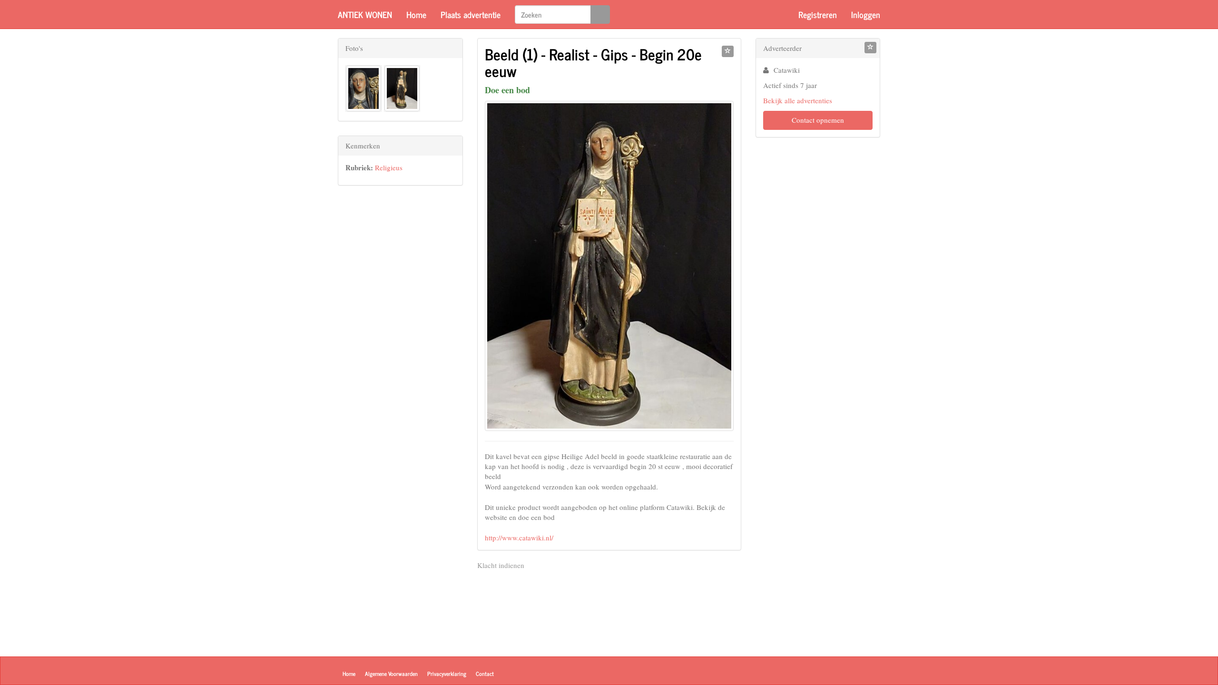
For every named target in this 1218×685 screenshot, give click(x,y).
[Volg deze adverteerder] (870, 47)
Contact (485, 673)
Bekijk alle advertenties (797, 100)
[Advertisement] (400, 342)
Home (416, 14)
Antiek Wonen (365, 14)
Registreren (817, 14)
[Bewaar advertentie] (728, 51)
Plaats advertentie (471, 14)
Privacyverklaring (446, 673)
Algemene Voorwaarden (391, 673)
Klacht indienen (500, 565)
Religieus (389, 167)
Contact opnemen (818, 120)
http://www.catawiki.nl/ (519, 537)
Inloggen (865, 14)
